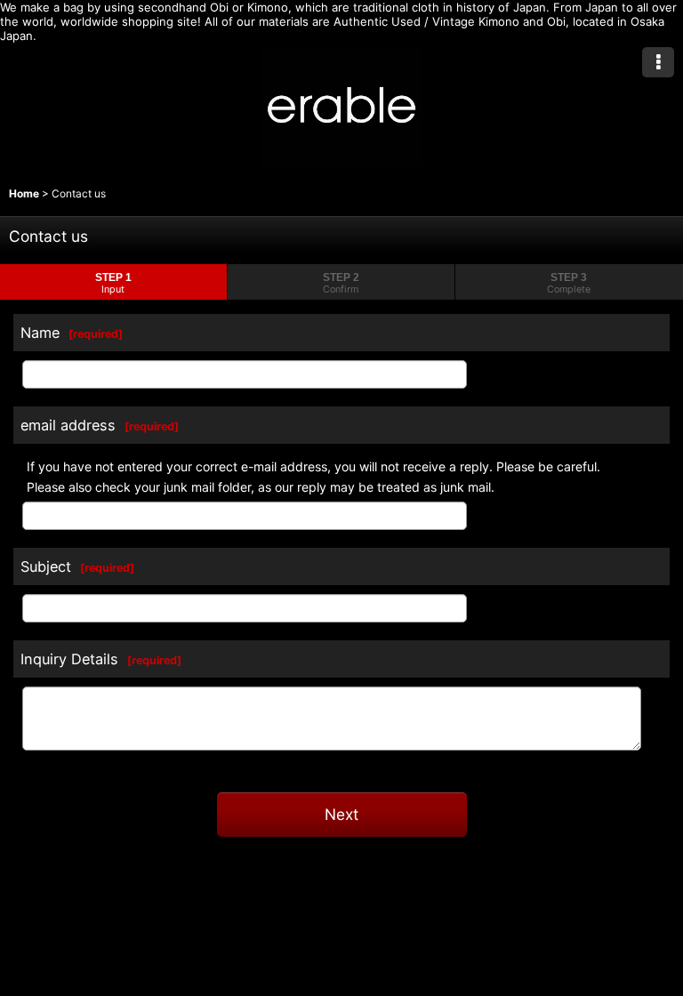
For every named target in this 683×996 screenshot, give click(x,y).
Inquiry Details (69, 659)
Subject (45, 566)
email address (68, 425)
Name (40, 332)
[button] (658, 62)
